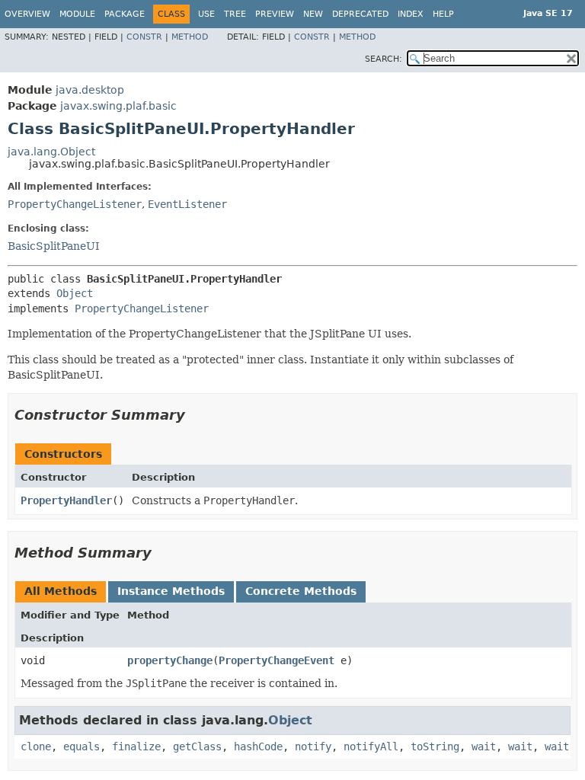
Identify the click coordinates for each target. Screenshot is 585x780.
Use (206, 14)
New (313, 14)
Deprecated (360, 14)
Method (189, 37)
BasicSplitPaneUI (54, 246)
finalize (136, 746)
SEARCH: (383, 59)
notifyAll (371, 746)
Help (443, 14)
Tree (235, 14)
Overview (27, 14)
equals (81, 746)
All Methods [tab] (60, 591)
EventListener (187, 204)
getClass (197, 746)
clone (36, 746)
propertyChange (170, 660)
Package (124, 14)
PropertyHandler (66, 500)
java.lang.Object (51, 151)
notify (313, 746)
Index (411, 14)
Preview (274, 14)
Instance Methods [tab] (171, 591)
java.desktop (90, 90)
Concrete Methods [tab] (300, 591)
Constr (144, 37)
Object (74, 293)
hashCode (258, 746)
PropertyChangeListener (75, 204)
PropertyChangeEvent (276, 660)
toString (435, 746)
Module (77, 14)
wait (484, 746)
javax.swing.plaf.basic (118, 106)
